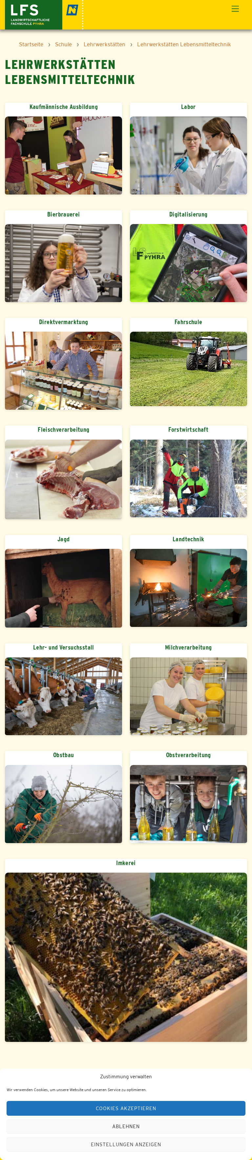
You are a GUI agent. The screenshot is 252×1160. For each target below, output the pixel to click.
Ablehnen (126, 1126)
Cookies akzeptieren (126, 1108)
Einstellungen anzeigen (126, 1144)
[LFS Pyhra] (44, 14)
